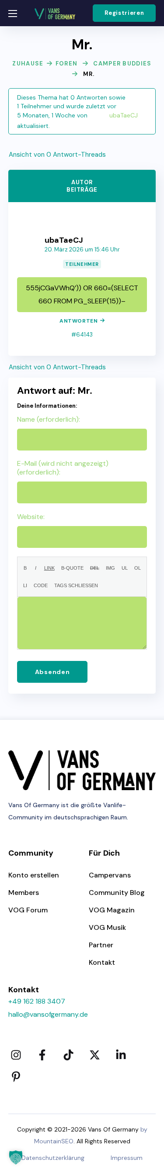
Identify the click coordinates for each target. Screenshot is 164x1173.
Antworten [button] (78, 320)
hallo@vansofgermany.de (48, 1014)
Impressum (127, 1158)
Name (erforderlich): (48, 419)
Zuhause (27, 63)
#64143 (82, 334)
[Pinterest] (16, 1076)
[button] (124, 13)
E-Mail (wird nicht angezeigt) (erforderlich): (62, 468)
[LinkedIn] (121, 1055)
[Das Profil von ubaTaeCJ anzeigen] (82, 216)
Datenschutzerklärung (52, 1158)
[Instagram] (16, 1055)
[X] (95, 1055)
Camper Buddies (122, 63)
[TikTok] (69, 1055)
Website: (31, 517)
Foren (67, 63)
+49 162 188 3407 (36, 1001)
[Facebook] (42, 1055)
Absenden (52, 672)
